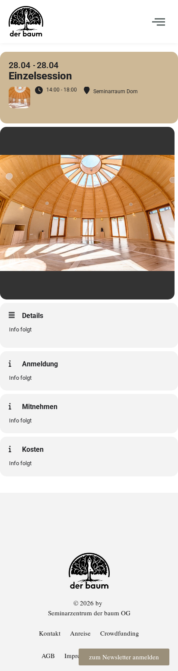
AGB (48, 655)
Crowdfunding (119, 633)
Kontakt (49, 633)
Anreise (80, 633)
